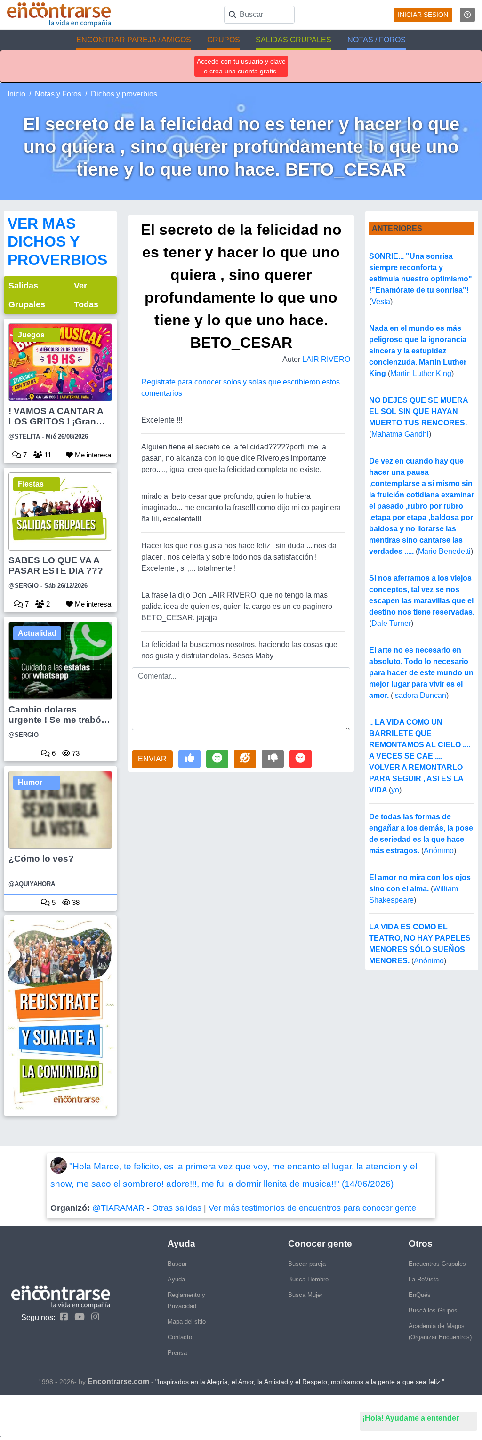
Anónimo (439, 851)
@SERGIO (23, 585)
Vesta (380, 301)
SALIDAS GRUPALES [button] (293, 40)
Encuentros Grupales (437, 1263)
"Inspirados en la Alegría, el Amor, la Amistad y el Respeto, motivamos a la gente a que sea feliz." (299, 1381)
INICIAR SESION (423, 14)
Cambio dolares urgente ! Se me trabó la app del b (59, 715)
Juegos (31, 335)
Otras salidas (176, 1208)
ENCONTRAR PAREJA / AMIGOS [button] (133, 40)
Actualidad (37, 633)
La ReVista (424, 1279)
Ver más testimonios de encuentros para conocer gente (312, 1208)
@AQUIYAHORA (31, 884)
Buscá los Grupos (433, 1310)
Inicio (16, 94)
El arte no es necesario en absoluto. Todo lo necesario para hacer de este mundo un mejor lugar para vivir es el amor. (421, 672)
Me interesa (92, 455)
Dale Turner (391, 623)
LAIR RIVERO (326, 359)
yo (395, 790)
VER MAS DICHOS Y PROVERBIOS (57, 241)
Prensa (177, 1352)
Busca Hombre (308, 1279)
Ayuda (176, 1279)
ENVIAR (152, 759)
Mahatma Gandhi (400, 434)
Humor (30, 782)
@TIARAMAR (118, 1208)
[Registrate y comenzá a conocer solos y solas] (60, 1015)
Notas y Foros (58, 94)
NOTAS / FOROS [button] (376, 40)
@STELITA (24, 436)
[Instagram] (93, 1317)
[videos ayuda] (467, 15)
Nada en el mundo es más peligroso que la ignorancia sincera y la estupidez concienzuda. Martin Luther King (417, 350)
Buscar (177, 1263)
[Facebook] (61, 1317)
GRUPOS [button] (223, 40)
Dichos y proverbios (124, 94)
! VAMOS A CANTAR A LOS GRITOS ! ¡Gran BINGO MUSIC (55, 417)
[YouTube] (77, 1317)
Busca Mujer (305, 1294)
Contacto (180, 1337)
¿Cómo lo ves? (41, 859)
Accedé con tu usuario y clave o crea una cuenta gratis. (241, 66)
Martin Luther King (420, 373)
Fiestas (31, 484)
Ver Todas (86, 295)
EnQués (420, 1294)
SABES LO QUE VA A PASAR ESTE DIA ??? (55, 565)
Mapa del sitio (187, 1321)
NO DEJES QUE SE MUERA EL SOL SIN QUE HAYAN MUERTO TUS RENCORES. (418, 411)
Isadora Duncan (419, 695)
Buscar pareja (307, 1263)
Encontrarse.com (118, 1381)
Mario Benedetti (444, 551)
